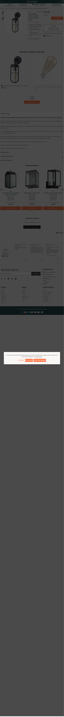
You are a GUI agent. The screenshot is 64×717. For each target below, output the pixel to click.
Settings (21, 360)
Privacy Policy (38, 356)
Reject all (29, 360)
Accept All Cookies (39, 360)
